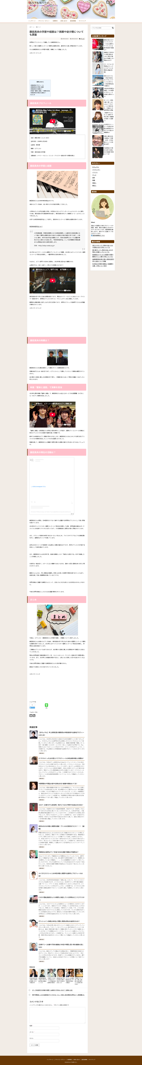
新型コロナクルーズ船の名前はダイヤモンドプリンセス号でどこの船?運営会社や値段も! (109, 81)
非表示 (41, 82)
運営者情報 (73, 21)
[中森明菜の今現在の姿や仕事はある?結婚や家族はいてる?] (34, 786)
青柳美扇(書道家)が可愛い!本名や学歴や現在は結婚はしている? (43, 980)
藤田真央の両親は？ (36, 89)
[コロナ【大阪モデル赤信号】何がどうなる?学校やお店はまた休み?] (34, 807)
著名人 (94, 185)
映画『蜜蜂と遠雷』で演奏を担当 (40, 91)
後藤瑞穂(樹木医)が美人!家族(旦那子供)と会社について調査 (103, 260)
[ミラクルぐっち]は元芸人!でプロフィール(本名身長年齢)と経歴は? (61, 758)
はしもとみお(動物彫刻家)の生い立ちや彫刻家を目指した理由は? (70, 980)
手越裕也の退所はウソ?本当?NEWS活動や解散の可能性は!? (58, 852)
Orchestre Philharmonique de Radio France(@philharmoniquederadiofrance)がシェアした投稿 (55, 511)
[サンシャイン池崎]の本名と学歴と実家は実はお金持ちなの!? (59, 921)
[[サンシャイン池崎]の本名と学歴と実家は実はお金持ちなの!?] (34, 923)
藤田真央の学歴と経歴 (37, 87)
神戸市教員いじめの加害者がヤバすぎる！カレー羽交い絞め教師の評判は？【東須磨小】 (58, 995)
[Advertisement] (57, 66)
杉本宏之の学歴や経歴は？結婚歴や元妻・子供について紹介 (102, 265)
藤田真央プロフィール (37, 85)
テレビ (82, 39)
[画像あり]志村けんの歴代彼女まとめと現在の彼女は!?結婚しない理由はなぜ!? (109, 56)
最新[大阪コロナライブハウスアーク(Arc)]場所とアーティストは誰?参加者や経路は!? (109, 45)
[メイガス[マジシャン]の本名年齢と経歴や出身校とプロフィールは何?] (34, 875)
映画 (93, 180)
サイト (31, 1038)
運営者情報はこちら (99, 235)
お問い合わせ (63, 21)
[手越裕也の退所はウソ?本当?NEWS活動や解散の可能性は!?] (34, 854)
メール (32, 1032)
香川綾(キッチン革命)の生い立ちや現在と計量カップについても (102, 251)
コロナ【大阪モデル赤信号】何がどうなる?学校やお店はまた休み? (61, 805)
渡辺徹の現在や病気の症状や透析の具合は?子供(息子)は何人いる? (61, 980)
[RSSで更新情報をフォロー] (110, 2)
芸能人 (94, 183)
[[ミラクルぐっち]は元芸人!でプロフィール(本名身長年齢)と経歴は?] (34, 760)
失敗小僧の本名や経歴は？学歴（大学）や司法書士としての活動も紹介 (108, 140)
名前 (31, 1026)
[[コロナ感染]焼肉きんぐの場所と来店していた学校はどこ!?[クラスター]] (34, 899)
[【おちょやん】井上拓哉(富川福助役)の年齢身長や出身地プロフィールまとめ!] (34, 734)
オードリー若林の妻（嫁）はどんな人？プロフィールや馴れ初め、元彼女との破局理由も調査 (108, 105)
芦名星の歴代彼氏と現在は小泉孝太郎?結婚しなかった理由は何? (33, 980)
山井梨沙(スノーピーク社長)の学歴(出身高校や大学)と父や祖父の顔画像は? (109, 128)
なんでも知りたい (39, 2)
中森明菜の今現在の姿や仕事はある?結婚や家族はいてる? (58, 783)
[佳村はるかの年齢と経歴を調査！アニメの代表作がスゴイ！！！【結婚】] (34, 828)
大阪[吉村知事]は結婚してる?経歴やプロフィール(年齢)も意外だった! (109, 92)
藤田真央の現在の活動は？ (38, 93)
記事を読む (41, 753)
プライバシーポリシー (44, 21)
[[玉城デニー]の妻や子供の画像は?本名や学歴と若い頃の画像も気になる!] (34, 947)
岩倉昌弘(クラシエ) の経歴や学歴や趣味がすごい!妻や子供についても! (102, 256)
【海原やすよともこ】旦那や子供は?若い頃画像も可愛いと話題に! (109, 117)
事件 (93, 178)
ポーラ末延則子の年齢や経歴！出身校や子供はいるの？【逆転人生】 (52, 990)
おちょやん (95, 167)
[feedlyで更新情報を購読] (107, 2)
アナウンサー (96, 170)
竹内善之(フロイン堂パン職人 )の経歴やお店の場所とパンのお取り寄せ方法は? (79, 981)
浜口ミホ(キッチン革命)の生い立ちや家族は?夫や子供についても (102, 246)
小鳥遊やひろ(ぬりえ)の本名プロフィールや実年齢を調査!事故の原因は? (52, 980)
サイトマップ (82, 21)
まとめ (32, 94)
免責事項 (55, 21)
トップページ (32, 21)
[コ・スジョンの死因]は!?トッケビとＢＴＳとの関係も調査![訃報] (109, 68)
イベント (95, 172)
